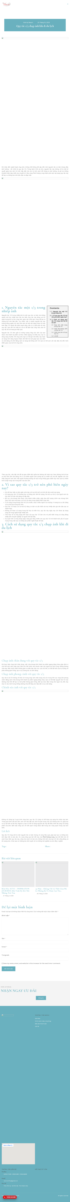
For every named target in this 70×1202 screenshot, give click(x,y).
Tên (3, 938)
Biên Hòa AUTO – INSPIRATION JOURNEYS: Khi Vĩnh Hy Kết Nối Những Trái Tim (15, 891)
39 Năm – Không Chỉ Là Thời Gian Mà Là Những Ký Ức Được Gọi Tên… (51, 890)
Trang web (5, 955)
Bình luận (6, 915)
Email (4, 947)
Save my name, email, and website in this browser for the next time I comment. (31, 963)
